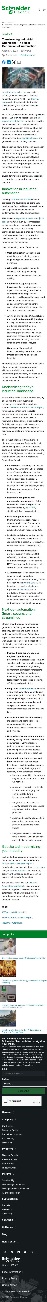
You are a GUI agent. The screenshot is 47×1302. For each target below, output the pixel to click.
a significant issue (29, 138)
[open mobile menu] (44, 10)
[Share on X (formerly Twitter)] (14, 62)
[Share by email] (19, 62)
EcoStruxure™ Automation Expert (27, 407)
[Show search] (38, 10)
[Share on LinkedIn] (9, 62)
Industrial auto (9, 92)
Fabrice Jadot (27, 55)
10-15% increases (24, 589)
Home (4, 22)
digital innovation (18, 912)
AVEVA (5, 912)
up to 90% (30, 583)
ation (19, 92)
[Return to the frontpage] (15, 10)
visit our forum (17, 870)
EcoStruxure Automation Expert (17, 863)
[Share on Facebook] (3, 62)
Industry (11, 22)
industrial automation (20, 199)
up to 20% (30, 507)
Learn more (39, 867)
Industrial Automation (12, 923)
